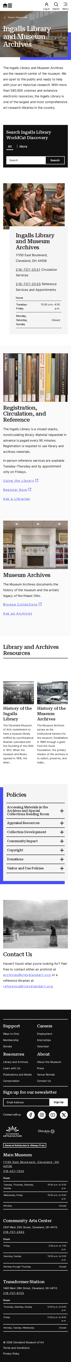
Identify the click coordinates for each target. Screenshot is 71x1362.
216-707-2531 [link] (28, 270)
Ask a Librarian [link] (16, 499)
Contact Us (44, 1080)
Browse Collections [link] (23, 604)
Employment (44, 1033)
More (23, 146)
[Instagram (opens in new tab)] (42, 1115)
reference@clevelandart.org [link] (28, 986)
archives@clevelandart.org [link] (27, 975)
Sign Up (59, 1102)
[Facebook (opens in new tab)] (31, 1115)
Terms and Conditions (16, 1347)
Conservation (11, 1080)
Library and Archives (15, 1061)
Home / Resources (17, 17)
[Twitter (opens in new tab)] (64, 1115)
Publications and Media (17, 1074)
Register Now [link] (15, 490)
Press (40, 1068)
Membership (11, 1040)
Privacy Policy (11, 1353)
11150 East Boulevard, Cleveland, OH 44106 (31, 1164)
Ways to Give (11, 1033)
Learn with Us (11, 1068)
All (10, 146)
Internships (44, 1040)
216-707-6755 (13, 1293)
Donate (7, 1046)
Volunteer (43, 1046)
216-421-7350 (13, 1171)
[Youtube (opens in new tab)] (53, 1115)
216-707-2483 (13, 1232)
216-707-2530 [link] (28, 284)
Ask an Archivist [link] (17, 613)
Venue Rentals (46, 1074)
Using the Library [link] (21, 481)
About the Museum (49, 1061)
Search (56, 8)
